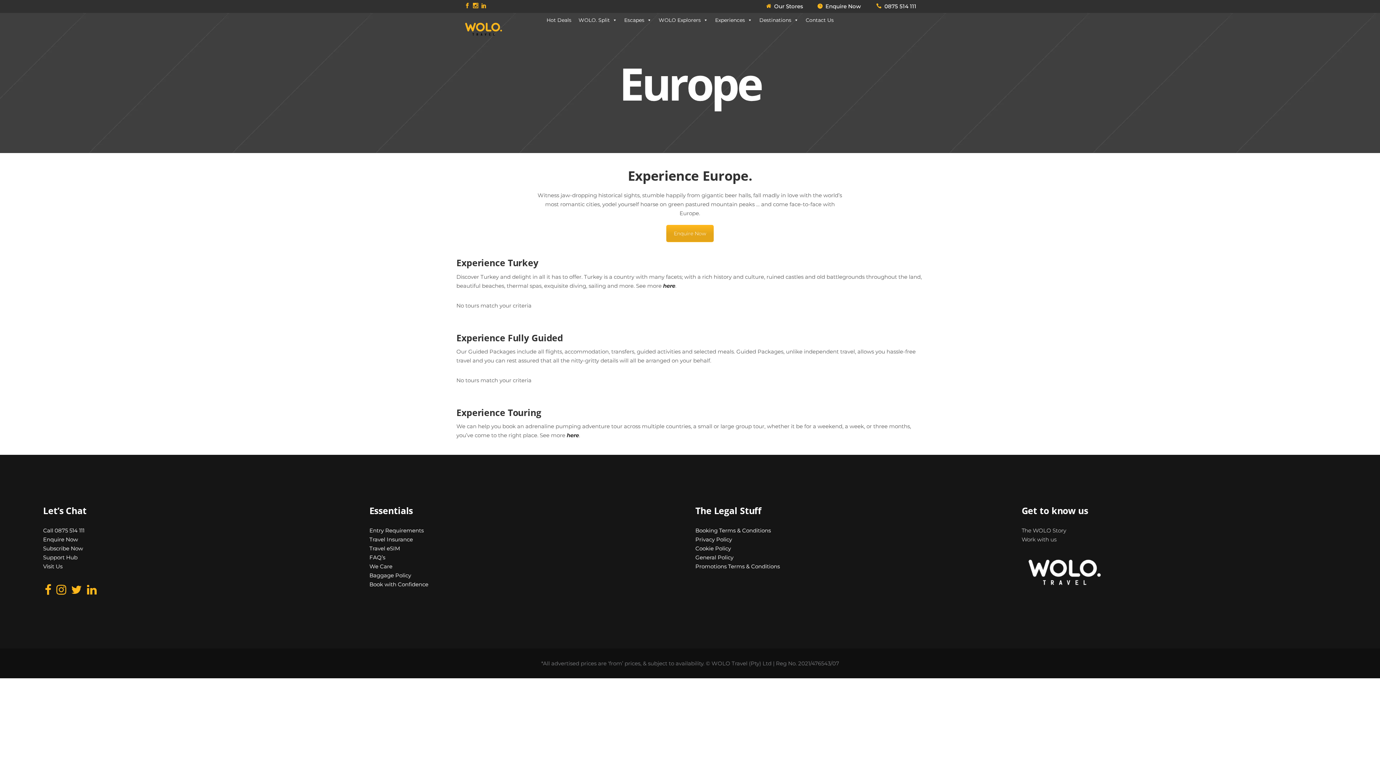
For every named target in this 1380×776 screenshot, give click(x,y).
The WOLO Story (1044, 530)
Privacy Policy (713, 539)
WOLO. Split (594, 20)
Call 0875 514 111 (63, 530)
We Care (380, 566)
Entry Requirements (396, 530)
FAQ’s (377, 557)
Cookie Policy (713, 548)
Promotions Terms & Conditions (737, 566)
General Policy (714, 557)
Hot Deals (559, 20)
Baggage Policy (390, 575)
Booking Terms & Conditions (733, 530)
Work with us (1039, 539)
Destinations (775, 20)
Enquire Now (690, 233)
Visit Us (53, 566)
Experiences (730, 20)
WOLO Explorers (680, 20)
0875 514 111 (900, 6)
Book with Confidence (398, 584)
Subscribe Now (63, 548)
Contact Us (820, 20)
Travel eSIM (384, 548)
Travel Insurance (391, 539)
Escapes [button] (634, 20)
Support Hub (60, 557)
